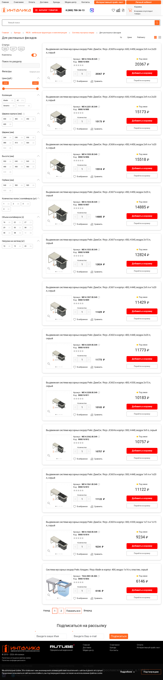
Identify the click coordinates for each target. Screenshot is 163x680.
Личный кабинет (143, 2)
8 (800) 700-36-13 (75, 10)
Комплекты (7, 55)
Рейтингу (141, 37)
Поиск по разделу (12, 61)
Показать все (73, 610)
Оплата (140, 645)
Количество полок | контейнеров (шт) (19, 198)
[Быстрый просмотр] (49, 78)
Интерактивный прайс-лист (109, 2)
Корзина (138, 7)
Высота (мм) (8, 156)
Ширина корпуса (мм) (12, 114)
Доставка (87, 648)
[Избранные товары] (113, 10)
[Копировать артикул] (99, 59)
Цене (129, 37)
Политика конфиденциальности (13, 660)
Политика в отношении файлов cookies (16, 658)
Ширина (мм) (8, 132)
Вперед (88, 610)
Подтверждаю (151, 671)
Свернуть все (35, 72)
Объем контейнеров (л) (13, 217)
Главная (86, 645)
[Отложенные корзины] (123, 10)
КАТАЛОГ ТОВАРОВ (48, 10)
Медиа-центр (88, 650)
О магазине (114, 645)
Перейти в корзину (142, 80)
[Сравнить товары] (118, 10)
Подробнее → (127, 671)
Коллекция (7, 95)
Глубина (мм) (8, 180)
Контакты (114, 650)
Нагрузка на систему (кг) (13, 241)
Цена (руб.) (7, 78)
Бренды (113, 648)
